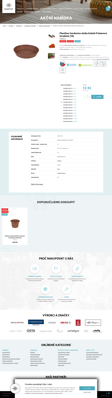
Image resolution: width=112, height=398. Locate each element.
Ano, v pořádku (87, 388)
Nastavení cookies (87, 392)
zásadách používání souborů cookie (53, 393)
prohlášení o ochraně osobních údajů (34, 393)
